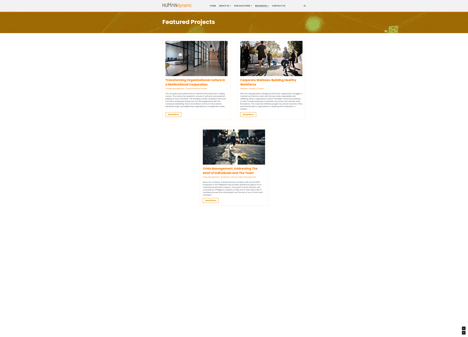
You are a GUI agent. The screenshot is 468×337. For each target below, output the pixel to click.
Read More (173, 114)
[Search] (305, 6)
